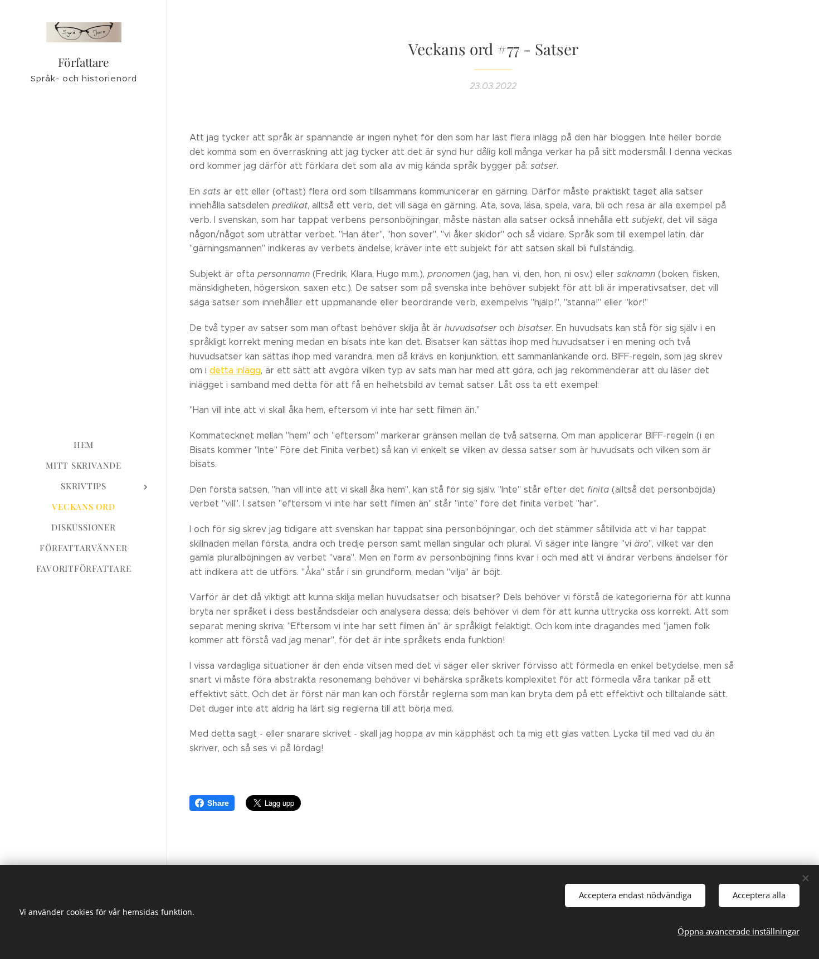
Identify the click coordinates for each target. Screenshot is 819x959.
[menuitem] (83, 445)
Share (218, 803)
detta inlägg (235, 370)
